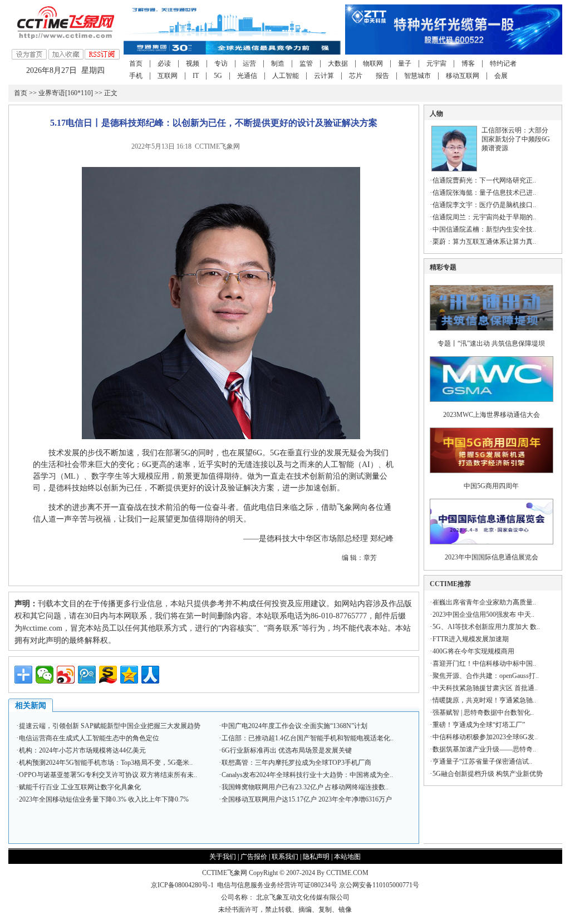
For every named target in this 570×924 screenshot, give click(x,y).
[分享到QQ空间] (129, 675)
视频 (192, 63)
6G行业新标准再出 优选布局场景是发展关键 (287, 750)
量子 (404, 63)
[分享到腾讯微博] (87, 675)
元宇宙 (436, 63)
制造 (277, 63)
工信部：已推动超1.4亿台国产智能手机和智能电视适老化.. (308, 738)
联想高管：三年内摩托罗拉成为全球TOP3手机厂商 (296, 762)
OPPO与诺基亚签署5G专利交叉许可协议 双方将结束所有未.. (108, 775)
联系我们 (285, 857)
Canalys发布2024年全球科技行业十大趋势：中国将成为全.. (307, 775)
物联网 (373, 63)
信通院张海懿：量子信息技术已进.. (484, 192)
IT (196, 76)
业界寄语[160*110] (65, 93)
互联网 (168, 76)
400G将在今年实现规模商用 (473, 651)
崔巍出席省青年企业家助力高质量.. (484, 602)
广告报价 (253, 857)
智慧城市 (417, 76)
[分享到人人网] (150, 675)
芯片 (355, 76)
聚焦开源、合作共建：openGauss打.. (486, 676)
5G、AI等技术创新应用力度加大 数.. (486, 627)
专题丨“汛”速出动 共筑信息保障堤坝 (491, 343)
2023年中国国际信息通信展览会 (491, 557)
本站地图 (347, 857)
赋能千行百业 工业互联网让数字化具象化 (80, 787)
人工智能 (285, 76)
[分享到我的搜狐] (108, 675)
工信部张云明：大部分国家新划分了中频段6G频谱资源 (515, 139)
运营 (249, 63)
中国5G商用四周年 (491, 486)
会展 (501, 76)
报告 (382, 76)
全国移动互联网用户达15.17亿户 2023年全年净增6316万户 (307, 799)
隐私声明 (316, 857)
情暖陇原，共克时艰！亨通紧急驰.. (484, 700)
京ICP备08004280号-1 (182, 885)
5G (218, 76)
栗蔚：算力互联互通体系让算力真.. (484, 241)
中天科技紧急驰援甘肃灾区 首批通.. (485, 688)
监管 (306, 63)
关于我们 (222, 857)
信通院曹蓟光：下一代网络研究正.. (484, 180)
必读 (164, 63)
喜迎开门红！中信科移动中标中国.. (484, 663)
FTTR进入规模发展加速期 (471, 639)
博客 (468, 63)
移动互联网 (462, 76)
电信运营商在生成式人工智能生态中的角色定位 (89, 738)
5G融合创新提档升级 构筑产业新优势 (488, 774)
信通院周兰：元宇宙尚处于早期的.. (484, 217)
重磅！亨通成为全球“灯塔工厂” (479, 725)
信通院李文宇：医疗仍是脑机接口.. (484, 205)
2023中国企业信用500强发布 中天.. (483, 614)
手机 (135, 76)
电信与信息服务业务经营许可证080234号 (278, 885)
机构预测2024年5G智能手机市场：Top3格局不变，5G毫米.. (106, 762)
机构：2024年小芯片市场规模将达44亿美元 (82, 750)
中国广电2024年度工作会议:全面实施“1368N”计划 (294, 726)
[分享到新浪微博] (66, 675)
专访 (221, 63)
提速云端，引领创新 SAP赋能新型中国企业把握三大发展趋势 (109, 726)
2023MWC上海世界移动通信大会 (491, 415)
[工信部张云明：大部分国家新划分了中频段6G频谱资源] (454, 169)
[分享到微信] (44, 675)
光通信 (247, 76)
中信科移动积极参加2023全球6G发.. (485, 737)
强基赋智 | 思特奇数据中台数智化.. (483, 712)
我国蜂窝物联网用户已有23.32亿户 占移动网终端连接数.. (305, 787)
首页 (135, 63)
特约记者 (503, 63)
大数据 (338, 63)
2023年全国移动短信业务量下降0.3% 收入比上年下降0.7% (104, 799)
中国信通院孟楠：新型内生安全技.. (484, 229)
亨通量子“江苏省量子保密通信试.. (482, 761)
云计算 (324, 76)
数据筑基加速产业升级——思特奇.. (484, 749)
